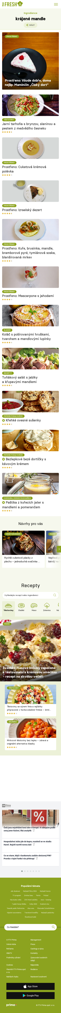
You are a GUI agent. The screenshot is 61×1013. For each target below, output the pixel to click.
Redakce (34, 969)
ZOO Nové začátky (30, 900)
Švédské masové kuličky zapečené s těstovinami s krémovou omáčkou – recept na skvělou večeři (30, 672)
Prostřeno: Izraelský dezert (22, 210)
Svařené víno (44, 904)
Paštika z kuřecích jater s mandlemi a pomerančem (23, 504)
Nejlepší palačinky (47, 913)
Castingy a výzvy (37, 949)
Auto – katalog (46, 900)
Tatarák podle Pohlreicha (15, 908)
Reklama (9, 949)
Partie (38, 895)
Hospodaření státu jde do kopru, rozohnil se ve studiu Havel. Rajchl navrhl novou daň (27, 843)
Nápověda (34, 965)
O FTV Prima (11, 940)
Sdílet (29, 26)
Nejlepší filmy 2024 (30, 891)
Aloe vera (31, 908)
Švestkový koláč (30, 917)
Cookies (9, 965)
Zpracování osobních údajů (38, 959)
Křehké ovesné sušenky (23, 420)
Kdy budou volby (15, 900)
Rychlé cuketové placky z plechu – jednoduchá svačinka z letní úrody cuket (21, 559)
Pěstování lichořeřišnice (45, 908)
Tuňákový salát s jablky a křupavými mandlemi (20, 379)
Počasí (46, 895)
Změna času (28, 895)
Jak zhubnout (15, 891)
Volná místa (11, 944)
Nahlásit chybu (12, 977)
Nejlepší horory (45, 891)
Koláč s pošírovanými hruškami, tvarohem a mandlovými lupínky (26, 336)
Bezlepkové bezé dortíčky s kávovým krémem (24, 461)
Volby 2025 (33, 904)
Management (35, 940)
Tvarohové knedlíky (31, 913)
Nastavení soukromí (38, 977)
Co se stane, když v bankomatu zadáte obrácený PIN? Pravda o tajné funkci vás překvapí (27, 857)
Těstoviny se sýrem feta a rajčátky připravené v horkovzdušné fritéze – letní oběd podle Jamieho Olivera (28, 709)
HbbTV (9, 953)
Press (32, 944)
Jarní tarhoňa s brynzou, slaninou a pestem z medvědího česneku (28, 126)
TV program (17, 895)
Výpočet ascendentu (14, 913)
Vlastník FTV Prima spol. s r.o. (16, 970)
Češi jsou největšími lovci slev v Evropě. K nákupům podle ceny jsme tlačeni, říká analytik (29, 829)
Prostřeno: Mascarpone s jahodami (28, 296)
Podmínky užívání (13, 958)
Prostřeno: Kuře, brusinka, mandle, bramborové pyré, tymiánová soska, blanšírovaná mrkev (28, 252)
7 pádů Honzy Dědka (19, 904)
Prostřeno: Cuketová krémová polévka (24, 169)
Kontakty (34, 953)
